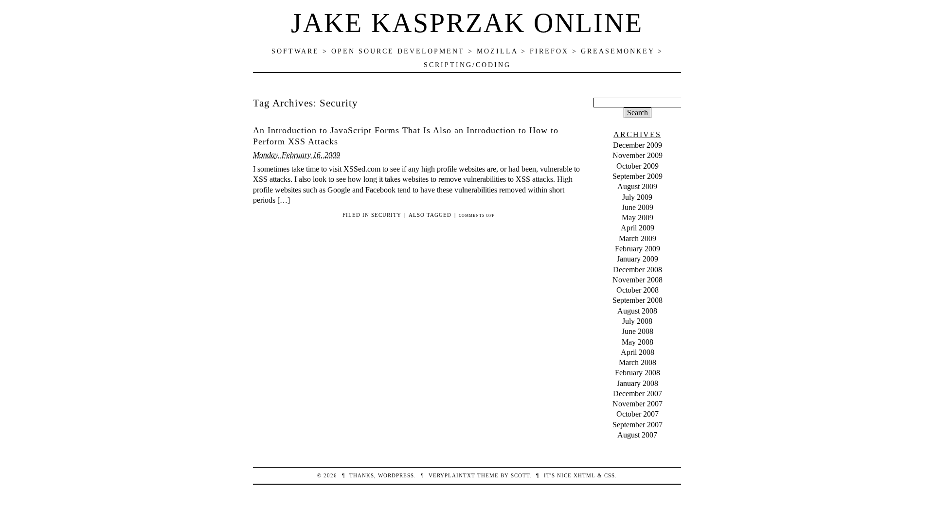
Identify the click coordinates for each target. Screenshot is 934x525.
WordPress (396, 475)
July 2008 (637, 321)
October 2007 (637, 414)
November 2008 (637, 280)
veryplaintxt (452, 475)
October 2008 (637, 290)
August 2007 (637, 435)
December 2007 (637, 393)
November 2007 (637, 404)
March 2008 (637, 362)
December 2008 (637, 269)
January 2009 (637, 259)
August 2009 (637, 186)
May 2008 (637, 342)
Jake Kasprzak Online (467, 23)
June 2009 (637, 207)
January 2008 (637, 383)
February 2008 (637, 372)
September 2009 (637, 176)
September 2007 (637, 424)
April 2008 (637, 352)
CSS (609, 475)
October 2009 (637, 166)
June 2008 (637, 331)
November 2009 (637, 155)
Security (386, 215)
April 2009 (637, 228)
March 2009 (637, 238)
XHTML (584, 475)
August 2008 (637, 311)
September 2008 (637, 300)
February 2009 (637, 249)
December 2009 (637, 145)
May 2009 (637, 217)
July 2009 (637, 197)
